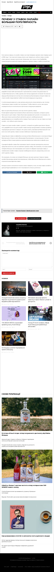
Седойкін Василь (21, 224)
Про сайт (6, 566)
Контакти (20, 566)
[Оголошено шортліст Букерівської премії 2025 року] (14, 338)
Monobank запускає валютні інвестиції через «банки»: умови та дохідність (39, 299)
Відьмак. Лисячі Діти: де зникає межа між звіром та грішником (19, 497)
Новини (4, 12)
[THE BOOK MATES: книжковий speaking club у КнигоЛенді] (14, 313)
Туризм (18, 12)
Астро (30, 12)
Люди (13, 12)
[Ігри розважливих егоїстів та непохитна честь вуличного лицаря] (27, 517)
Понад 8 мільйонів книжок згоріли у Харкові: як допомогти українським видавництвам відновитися (14, 299)
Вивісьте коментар (8, 273)
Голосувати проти (35, 218)
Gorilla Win (43, 59)
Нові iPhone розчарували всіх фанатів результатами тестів (37, 243)
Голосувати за (21, 218)
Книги (22, 12)
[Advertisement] (27, 40)
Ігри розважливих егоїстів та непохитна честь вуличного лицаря (26, 536)
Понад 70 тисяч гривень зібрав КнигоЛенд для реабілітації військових (38, 324)
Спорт (35, 12)
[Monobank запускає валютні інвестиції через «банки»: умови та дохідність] (40, 288)
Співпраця (13, 566)
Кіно (27, 12)
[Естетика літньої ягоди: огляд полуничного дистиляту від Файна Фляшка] (27, 414)
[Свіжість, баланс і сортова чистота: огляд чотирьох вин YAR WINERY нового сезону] (27, 466)
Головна (4, 15)
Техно (9, 12)
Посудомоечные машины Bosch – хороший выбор (15, 243)
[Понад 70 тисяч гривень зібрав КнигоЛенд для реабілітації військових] (40, 313)
